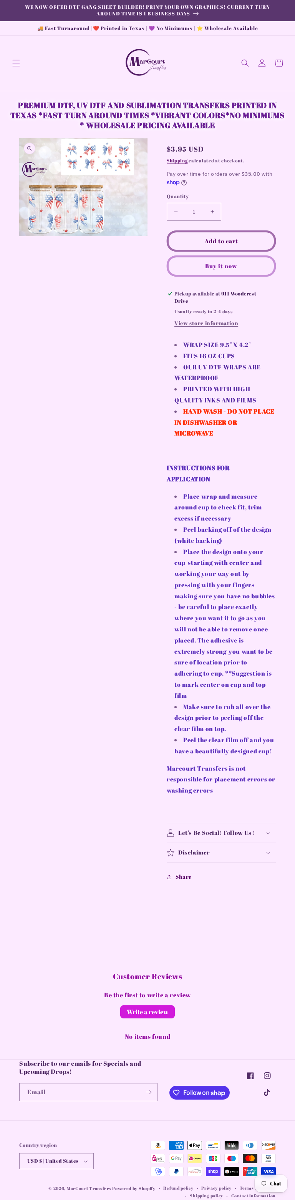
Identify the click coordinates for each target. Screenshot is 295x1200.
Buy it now (221, 266)
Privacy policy (216, 1188)
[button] (16, 63)
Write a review (147, 1012)
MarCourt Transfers (89, 1188)
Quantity (178, 196)
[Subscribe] (148, 1092)
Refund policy (178, 1188)
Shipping (177, 160)
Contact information (253, 1195)
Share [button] (184, 876)
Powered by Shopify (134, 1188)
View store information (206, 323)
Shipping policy (206, 1195)
